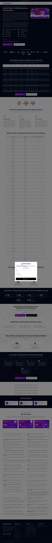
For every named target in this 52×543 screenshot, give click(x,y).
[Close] (36, 262)
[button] (16, 276)
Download (27, 278)
